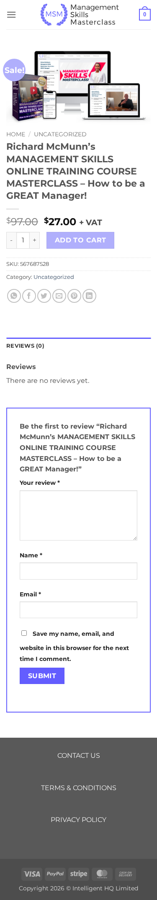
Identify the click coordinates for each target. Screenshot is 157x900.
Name (31, 555)
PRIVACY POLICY (78, 820)
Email (30, 594)
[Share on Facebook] (29, 296)
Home (15, 134)
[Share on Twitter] (44, 296)
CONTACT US (78, 756)
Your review (40, 482)
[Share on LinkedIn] (89, 296)
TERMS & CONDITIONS (78, 788)
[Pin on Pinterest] (74, 296)
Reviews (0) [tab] (25, 346)
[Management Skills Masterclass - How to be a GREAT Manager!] (79, 14)
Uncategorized (60, 134)
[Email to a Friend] (59, 296)
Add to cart (80, 240)
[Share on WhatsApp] (14, 296)
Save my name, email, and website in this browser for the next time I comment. (74, 646)
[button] (11, 14)
